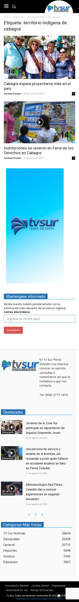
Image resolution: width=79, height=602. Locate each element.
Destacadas (8, 432)
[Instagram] (35, 515)
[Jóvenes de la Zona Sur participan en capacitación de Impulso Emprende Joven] (11, 427)
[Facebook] (29, 515)
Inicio (7, 17)
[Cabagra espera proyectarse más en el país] (39, 57)
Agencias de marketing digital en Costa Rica (39, 598)
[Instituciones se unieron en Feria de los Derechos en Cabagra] (39, 122)
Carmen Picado (12, 93)
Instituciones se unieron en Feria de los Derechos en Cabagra (38, 150)
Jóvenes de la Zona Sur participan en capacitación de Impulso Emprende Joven (45, 428)
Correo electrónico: (17, 312)
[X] (42, 515)
